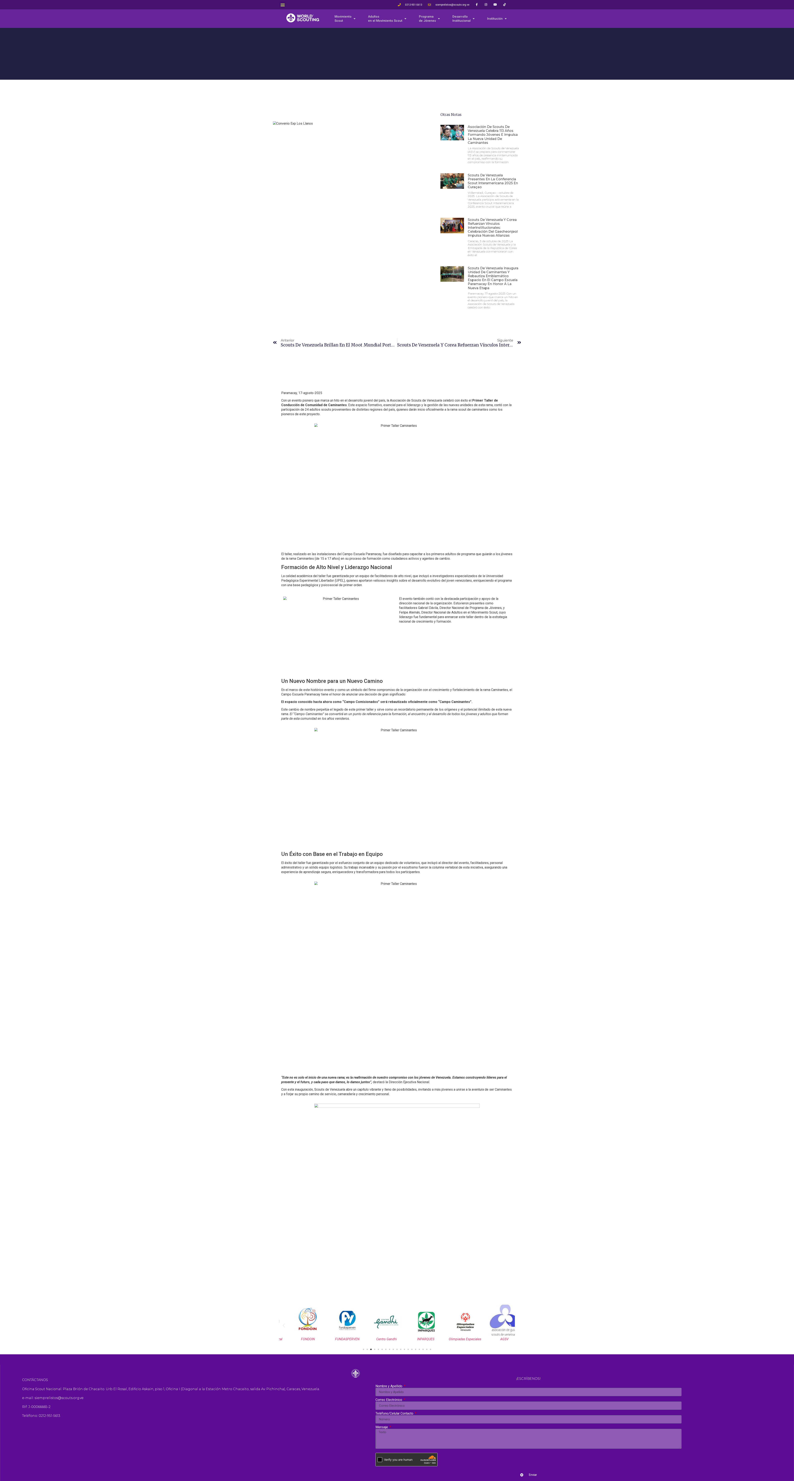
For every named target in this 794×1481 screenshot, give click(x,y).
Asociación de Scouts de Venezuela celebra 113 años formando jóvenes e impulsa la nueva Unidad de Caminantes (493, 135)
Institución (495, 18)
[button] (282, 4)
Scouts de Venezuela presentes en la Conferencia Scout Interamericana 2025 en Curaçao (493, 181)
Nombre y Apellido (389, 1386)
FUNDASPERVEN (338, 1339)
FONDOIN (299, 1339)
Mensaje (382, 1427)
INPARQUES (416, 1339)
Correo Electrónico (389, 1400)
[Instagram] (486, 4)
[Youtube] (495, 4)
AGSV (495, 1339)
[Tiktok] (504, 4)
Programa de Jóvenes (427, 19)
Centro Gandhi (377, 1339)
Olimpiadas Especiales (456, 1339)
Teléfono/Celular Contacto (394, 1413)
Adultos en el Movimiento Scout (385, 19)
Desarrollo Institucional (461, 19)
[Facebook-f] (476, 4)
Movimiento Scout (343, 19)
